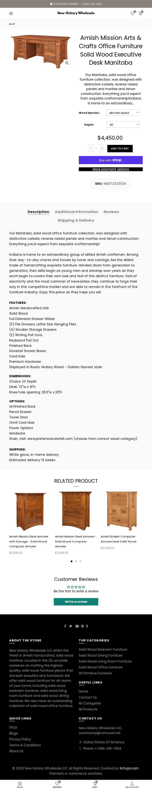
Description (38, 211)
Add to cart (120, 148)
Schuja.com (129, 768)
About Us (16, 751)
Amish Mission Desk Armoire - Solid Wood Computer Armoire (75, 541)
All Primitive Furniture (95, 673)
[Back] (12, 23)
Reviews (111, 211)
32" (112, 125)
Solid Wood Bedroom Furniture (103, 649)
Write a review (76, 602)
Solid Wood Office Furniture (101, 667)
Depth (88, 124)
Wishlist (134, 12)
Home (83, 691)
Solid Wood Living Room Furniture (105, 661)
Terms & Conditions (25, 745)
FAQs (13, 727)
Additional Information (76, 211)
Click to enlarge (66, 63)
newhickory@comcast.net (99, 733)
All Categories (90, 703)
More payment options (111, 169)
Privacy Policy (20, 739)
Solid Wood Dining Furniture (101, 655)
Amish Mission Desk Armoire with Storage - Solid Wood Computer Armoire (28, 541)
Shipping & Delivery (76, 220)
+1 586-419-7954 (108, 748)
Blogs (13, 733)
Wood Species (89, 112)
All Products (88, 709)
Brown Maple (119, 113)
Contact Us (88, 697)
